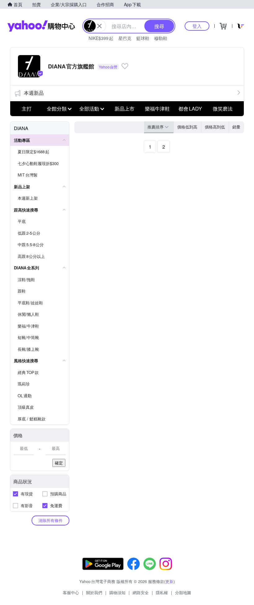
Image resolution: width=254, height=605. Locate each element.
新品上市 (124, 108)
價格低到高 (187, 127)
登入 (197, 26)
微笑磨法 (223, 108)
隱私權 (162, 592)
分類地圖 (183, 592)
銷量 (236, 127)
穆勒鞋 (160, 38)
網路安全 (141, 592)
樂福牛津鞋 (157, 108)
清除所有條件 (50, 520)
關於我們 (94, 592)
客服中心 (71, 592)
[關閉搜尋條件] (99, 26)
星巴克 (124, 38)
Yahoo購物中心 (41, 26)
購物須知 (117, 592)
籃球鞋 (142, 38)
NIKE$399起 (101, 38)
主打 (27, 108)
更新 (169, 581)
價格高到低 (215, 127)
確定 (59, 463)
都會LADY (190, 108)
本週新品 (34, 92)
